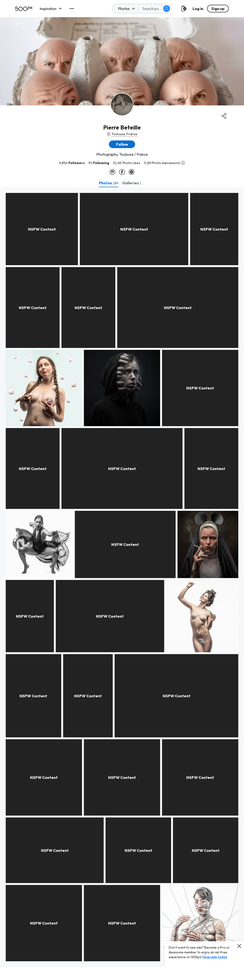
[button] (166, 8)
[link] (42, 229)
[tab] (108, 183)
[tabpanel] (122, 577)
